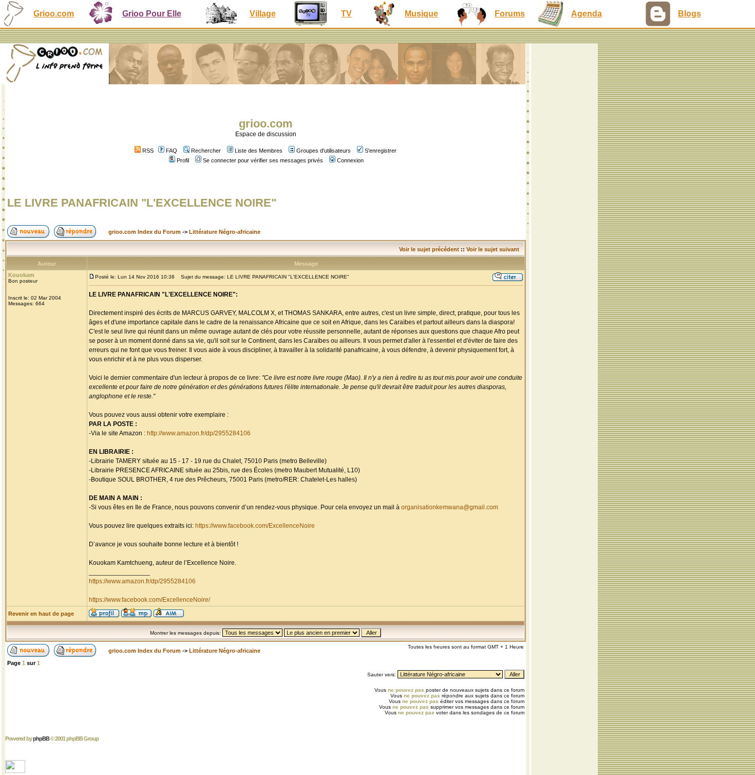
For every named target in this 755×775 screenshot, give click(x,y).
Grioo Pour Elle (151, 13)
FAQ (171, 150)
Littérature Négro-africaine (224, 232)
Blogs (689, 13)
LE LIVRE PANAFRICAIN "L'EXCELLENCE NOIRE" (141, 202)
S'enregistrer (381, 150)
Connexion (350, 160)
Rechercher (206, 150)
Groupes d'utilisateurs (323, 150)
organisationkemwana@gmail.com (449, 507)
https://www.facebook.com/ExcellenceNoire (255, 525)
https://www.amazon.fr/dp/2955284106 (142, 581)
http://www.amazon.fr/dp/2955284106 (199, 433)
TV (346, 13)
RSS (147, 150)
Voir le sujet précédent (429, 249)
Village (263, 13)
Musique (421, 13)
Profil (183, 160)
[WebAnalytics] (16, 770)
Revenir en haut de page (41, 614)
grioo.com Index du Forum (144, 232)
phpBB (41, 738)
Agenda (586, 13)
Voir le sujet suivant (492, 249)
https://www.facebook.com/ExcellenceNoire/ (149, 599)
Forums (510, 13)
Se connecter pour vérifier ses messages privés (263, 160)
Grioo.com (53, 13)
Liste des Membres (258, 150)
